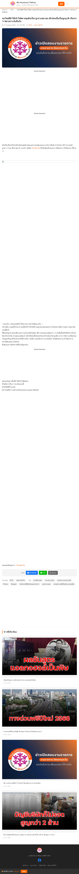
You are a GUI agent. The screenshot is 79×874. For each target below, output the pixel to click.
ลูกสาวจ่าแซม (46, 584)
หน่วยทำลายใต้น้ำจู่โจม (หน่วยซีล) (64, 584)
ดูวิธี (61, 4)
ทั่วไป (12, 10)
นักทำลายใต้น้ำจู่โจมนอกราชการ (29, 584)
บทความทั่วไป (38, 25)
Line (44, 573)
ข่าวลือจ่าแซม (38, 580)
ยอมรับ (24, 871)
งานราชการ (33, 865)
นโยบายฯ (16, 871)
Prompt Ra (36, 148)
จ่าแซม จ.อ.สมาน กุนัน (64, 580)
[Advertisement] (39, 87)
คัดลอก (54, 573)
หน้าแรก (4, 10)
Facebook (33, 573)
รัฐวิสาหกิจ (42, 865)
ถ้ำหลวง (5, 584)
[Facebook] (39, 861)
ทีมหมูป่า (13, 584)
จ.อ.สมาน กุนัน (49, 580)
